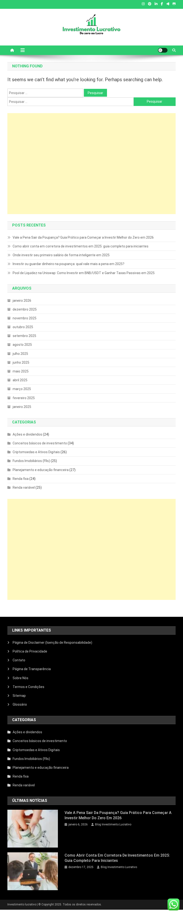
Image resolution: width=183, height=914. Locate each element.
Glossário (20, 704)
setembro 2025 (24, 336)
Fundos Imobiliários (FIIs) (31, 461)
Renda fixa (21, 479)
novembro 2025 (24, 318)
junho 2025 (21, 362)
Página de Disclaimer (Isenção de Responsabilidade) (52, 642)
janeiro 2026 (22, 300)
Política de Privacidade (30, 651)
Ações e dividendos (27, 434)
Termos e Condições (28, 687)
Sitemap (19, 696)
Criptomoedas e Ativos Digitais (36, 452)
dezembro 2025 (25, 309)
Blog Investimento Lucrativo (113, 824)
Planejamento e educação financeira (41, 470)
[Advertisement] (91, 163)
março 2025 (22, 389)
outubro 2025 (23, 327)
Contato (19, 660)
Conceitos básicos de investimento (40, 443)
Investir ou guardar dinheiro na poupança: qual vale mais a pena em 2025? (68, 264)
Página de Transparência (32, 669)
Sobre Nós (20, 678)
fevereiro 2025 (24, 398)
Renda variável (24, 487)
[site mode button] (163, 50)
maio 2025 (21, 371)
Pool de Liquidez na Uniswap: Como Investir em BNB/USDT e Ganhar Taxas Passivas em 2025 (84, 273)
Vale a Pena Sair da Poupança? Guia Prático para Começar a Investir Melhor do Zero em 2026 (83, 237)
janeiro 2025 (22, 407)
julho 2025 (20, 354)
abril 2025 (20, 380)
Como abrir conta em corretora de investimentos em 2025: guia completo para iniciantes (80, 246)
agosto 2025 (22, 345)
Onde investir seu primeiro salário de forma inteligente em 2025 (61, 255)
